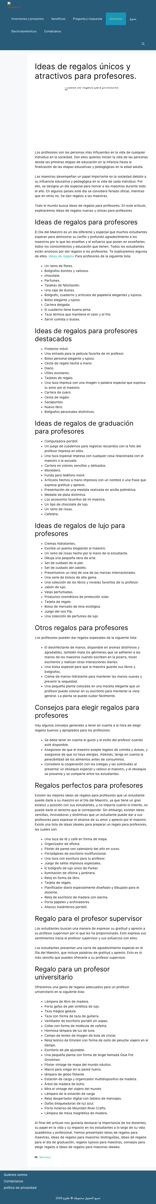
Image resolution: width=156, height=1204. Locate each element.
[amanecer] (14, 6)
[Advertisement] (91, 123)
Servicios (116, 19)
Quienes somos (15, 1175)
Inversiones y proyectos (27, 19)
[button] (143, 44)
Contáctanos (52, 31)
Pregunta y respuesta (87, 19)
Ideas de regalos (61, 256)
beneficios (58, 19)
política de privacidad (20, 1188)
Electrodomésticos (24, 31)
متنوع (133, 19)
